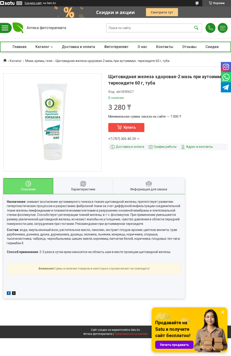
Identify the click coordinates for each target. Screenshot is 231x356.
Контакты (164, 47)
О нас (142, 47)
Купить (130, 127)
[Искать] (196, 28)
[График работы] (223, 28)
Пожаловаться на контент (131, 333)
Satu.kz (135, 329)
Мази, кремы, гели (38, 61)
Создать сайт (33, 3)
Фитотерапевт (116, 47)
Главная (19, 47)
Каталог (42, 47)
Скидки (212, 47)
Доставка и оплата (78, 47)
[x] (14, 294)
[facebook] (9, 294)
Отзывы (189, 47)
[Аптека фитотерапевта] (17, 28)
